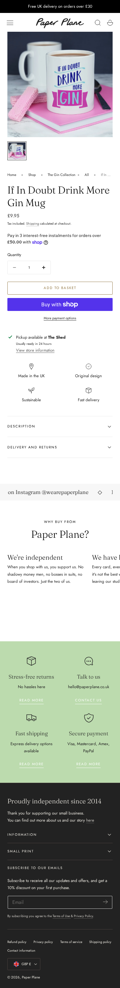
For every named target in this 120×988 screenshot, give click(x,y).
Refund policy (16, 942)
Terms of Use (62, 916)
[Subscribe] (105, 902)
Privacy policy (43, 942)
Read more (31, 700)
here (90, 820)
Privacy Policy (83, 916)
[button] (10, 22)
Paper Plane (31, 977)
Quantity (14, 255)
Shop (32, 174)
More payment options (60, 318)
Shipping (32, 223)
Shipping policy (100, 942)
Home (11, 174)
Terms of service (71, 942)
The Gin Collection (61, 174)
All (87, 174)
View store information (35, 350)
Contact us (88, 700)
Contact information (21, 950)
